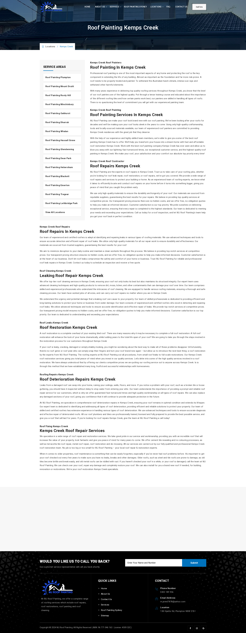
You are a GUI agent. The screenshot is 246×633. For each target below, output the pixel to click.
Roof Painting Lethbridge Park (61, 203)
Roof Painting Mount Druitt (59, 86)
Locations (156, 6)
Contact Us (181, 6)
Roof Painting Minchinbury (59, 104)
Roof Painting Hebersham (59, 167)
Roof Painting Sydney (135, 6)
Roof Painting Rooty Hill (58, 95)
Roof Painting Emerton (57, 185)
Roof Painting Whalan (56, 131)
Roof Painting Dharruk (57, 122)
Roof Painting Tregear (57, 194)
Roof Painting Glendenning (59, 149)
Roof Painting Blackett (57, 176)
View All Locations (55, 212)
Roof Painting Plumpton (58, 77)
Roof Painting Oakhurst (57, 113)
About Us (100, 6)
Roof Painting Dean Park (58, 158)
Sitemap (105, 615)
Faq (168, 6)
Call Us (199, 7)
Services (114, 6)
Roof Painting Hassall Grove (60, 140)
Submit (194, 563)
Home (87, 6)
